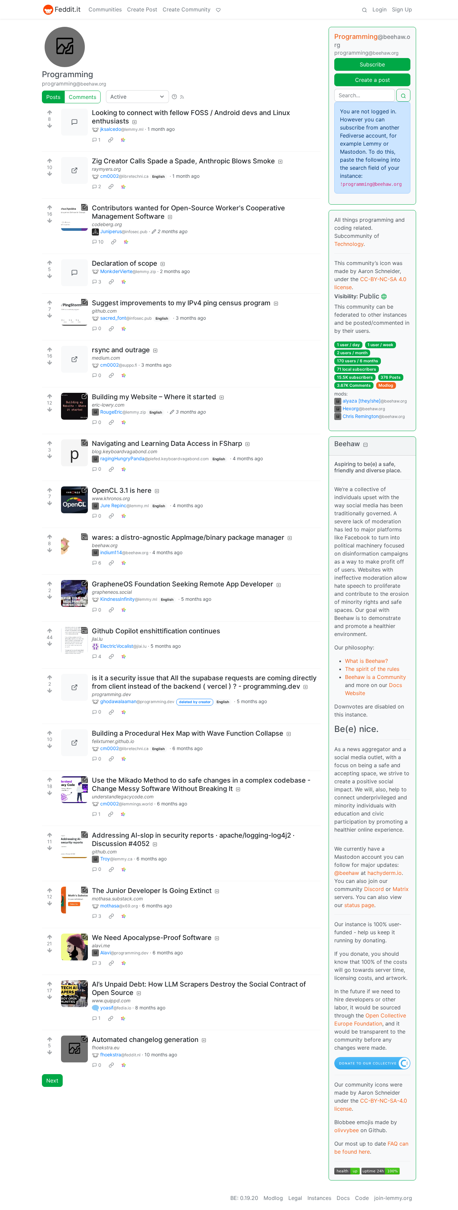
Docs (343, 1198)
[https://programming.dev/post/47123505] (74, 687)
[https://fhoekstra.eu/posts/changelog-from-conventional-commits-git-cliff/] (74, 1049)
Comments (82, 97)
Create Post (142, 9)
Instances (319, 1198)
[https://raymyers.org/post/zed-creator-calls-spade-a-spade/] (74, 170)
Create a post (372, 79)
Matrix (401, 889)
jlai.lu (97, 639)
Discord (374, 889)
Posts (53, 97)
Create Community (187, 9)
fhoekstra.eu (105, 1047)
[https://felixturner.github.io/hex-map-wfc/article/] (74, 742)
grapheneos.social (112, 592)
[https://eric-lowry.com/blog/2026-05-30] (74, 406)
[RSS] (182, 96)
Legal (295, 1198)
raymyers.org (106, 169)
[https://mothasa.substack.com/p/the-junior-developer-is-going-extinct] (74, 900)
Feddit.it (67, 9)
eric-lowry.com (108, 405)
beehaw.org (105, 545)
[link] (111, 139)
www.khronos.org (111, 498)
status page (359, 905)
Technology (348, 244)
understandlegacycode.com (123, 796)
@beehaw (346, 873)
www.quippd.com (111, 1000)
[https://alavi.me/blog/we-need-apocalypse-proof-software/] (74, 947)
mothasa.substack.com (117, 898)
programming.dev (111, 694)
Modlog (386, 385)
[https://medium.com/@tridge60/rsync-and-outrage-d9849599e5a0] (74, 359)
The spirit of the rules (372, 669)
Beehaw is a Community (375, 677)
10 (101, 242)
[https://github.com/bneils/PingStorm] (74, 312)
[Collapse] (365, 444)
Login (380, 9)
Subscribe (372, 64)
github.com (104, 311)
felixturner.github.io (113, 741)
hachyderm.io (384, 873)
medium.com (106, 358)
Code (362, 1198)
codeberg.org (107, 224)
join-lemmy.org (393, 1198)
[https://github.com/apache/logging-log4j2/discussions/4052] (74, 844)
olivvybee (346, 1130)
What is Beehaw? (366, 660)
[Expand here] (74, 546)
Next (52, 1080)
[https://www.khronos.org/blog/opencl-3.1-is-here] (74, 499)
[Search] (364, 9)
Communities (105, 9)
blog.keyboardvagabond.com (124, 451)
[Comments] (74, 122)
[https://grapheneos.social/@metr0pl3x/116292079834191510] (74, 593)
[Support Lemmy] (218, 9)
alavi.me (101, 945)
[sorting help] (174, 96)
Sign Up (402, 9)
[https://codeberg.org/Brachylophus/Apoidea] (74, 217)
